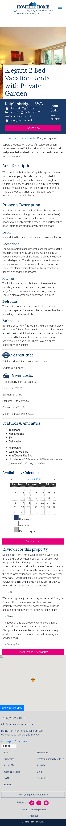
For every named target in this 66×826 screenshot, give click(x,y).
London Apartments (24, 138)
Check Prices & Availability (33, 651)
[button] (33, 680)
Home (7, 138)
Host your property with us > (33, 794)
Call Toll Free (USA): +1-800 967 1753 (34, 10)
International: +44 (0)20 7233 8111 (33, 13)
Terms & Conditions (29, 810)
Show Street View (12, 707)
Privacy (42, 810)
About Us (9, 765)
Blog (39, 771)
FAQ (6, 778)
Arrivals (41, 765)
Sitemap (8, 784)
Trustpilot (33, 815)
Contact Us (42, 778)
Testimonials (43, 752)
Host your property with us (50, 759)
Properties (9, 759)
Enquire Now (33, 128)
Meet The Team (12, 771)
